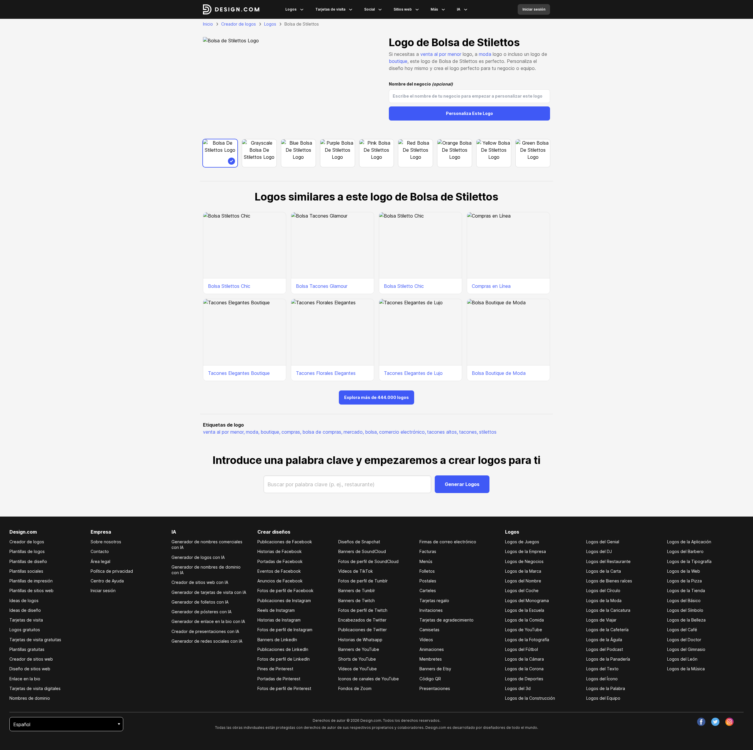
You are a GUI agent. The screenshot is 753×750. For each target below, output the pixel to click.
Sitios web (403, 9)
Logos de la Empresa (525, 551)
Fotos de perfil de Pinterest (284, 688)
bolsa (371, 432)
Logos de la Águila (604, 639)
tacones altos (442, 432)
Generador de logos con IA (198, 557)
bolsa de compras (322, 432)
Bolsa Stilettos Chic (229, 286)
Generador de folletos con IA (200, 601)
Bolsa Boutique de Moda (499, 373)
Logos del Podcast (604, 649)
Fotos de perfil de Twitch (362, 610)
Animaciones (431, 649)
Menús (425, 561)
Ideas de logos (24, 600)
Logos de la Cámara (524, 659)
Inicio (208, 23)
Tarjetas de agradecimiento (446, 619)
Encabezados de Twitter (362, 619)
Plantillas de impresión (31, 580)
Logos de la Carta (603, 571)
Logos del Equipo (603, 698)
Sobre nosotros (106, 541)
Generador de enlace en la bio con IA (208, 621)
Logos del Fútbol (521, 649)
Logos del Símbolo (685, 610)
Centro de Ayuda (107, 580)
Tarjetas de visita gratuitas (35, 639)
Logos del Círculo (603, 590)
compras (291, 432)
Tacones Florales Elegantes (326, 373)
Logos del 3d (518, 688)
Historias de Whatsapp (360, 639)
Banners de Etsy (435, 668)
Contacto (100, 551)
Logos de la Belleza (686, 619)
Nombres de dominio (29, 698)
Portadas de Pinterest (278, 678)
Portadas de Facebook (280, 561)
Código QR (430, 678)
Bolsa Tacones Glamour (321, 286)
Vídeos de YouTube (357, 668)
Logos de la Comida (524, 619)
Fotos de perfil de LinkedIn (283, 659)
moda (485, 54)
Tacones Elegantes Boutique (239, 373)
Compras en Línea (491, 286)
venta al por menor (440, 54)
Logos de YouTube (523, 629)
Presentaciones (434, 688)
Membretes (430, 659)
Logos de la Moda (604, 600)
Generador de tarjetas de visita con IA (208, 592)
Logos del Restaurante (608, 561)
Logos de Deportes (524, 678)
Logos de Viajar (601, 619)
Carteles (427, 590)
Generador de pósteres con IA (201, 611)
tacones (468, 432)
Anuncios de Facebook (280, 580)
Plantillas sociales (26, 571)
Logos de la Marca (523, 571)
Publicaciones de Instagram (284, 600)
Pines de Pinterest (275, 668)
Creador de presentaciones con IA (205, 631)
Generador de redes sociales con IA (206, 641)
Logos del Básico (684, 600)
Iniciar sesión (103, 590)
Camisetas (429, 629)
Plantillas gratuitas (26, 649)
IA (458, 9)
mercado (354, 432)
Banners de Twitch (356, 600)
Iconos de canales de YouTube (368, 678)
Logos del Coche (522, 590)
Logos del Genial (602, 541)
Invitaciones (431, 610)
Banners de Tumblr (356, 590)
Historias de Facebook (279, 551)
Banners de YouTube (358, 649)
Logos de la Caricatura (608, 610)
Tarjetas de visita (330, 9)
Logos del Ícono (602, 678)
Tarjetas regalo (434, 600)
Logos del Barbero (685, 551)
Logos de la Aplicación (689, 541)
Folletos (427, 571)
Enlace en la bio (24, 678)
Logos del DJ (599, 551)
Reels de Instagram (276, 610)
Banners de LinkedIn (277, 639)
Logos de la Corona (524, 668)
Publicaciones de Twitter (362, 629)
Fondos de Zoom (354, 688)
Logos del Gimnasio (686, 649)
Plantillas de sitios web (31, 590)
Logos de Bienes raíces (609, 580)
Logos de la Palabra (605, 688)
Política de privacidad (112, 571)
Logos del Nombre (523, 580)
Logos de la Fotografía (527, 639)
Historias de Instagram (279, 619)
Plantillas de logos (27, 551)
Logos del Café (682, 629)
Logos (290, 9)
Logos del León (682, 659)
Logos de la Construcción (530, 698)
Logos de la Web (683, 571)
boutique (398, 61)
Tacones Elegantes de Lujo (413, 373)
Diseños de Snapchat (359, 541)
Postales (427, 580)
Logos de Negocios (524, 561)
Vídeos (426, 639)
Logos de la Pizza (684, 580)
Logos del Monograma (527, 600)
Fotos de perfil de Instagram (284, 629)
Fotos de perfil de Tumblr (363, 580)
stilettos (488, 432)
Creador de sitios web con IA (199, 582)
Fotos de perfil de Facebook (285, 590)
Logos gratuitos (24, 629)
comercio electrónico (402, 432)
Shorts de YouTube (357, 659)
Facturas (427, 551)
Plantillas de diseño (28, 561)
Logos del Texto (602, 668)
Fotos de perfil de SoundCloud (368, 561)
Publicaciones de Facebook (284, 541)
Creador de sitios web (31, 659)
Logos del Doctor (684, 639)
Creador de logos (238, 23)
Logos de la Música (686, 668)
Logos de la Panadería (608, 659)
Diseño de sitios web (29, 668)
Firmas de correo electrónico (447, 541)
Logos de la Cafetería (607, 629)
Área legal (100, 561)
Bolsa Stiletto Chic (404, 286)
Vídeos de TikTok (355, 571)
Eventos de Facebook (279, 571)
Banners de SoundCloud (362, 551)
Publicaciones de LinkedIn (282, 649)
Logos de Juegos (522, 541)
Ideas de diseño (25, 610)
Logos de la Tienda (686, 590)
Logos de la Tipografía (689, 561)
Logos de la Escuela (524, 610)
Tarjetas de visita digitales (35, 688)
